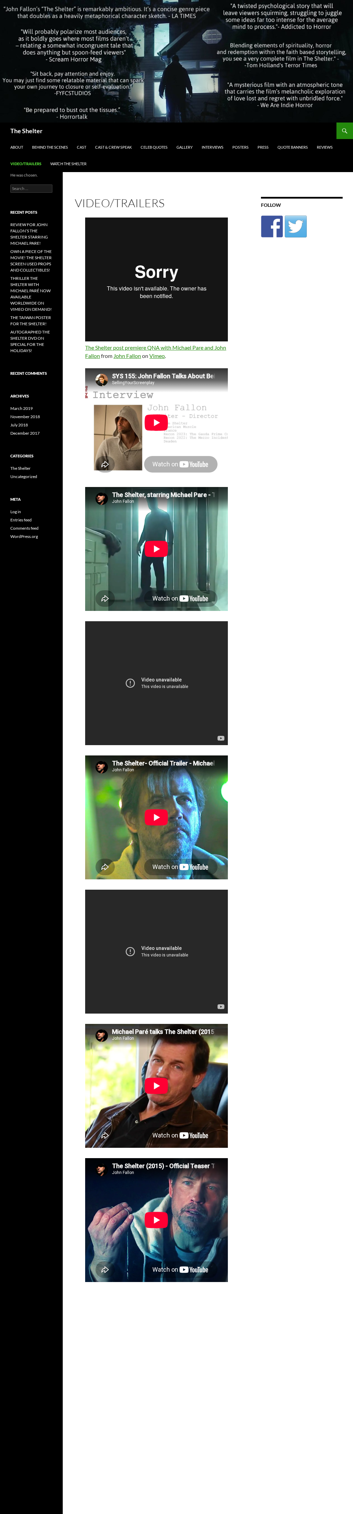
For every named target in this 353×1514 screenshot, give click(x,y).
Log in (15, 511)
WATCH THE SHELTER (68, 163)
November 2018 (25, 416)
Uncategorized (23, 476)
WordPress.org (24, 536)
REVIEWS (325, 147)
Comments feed (24, 528)
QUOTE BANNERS (293, 147)
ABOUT (16, 147)
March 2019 (21, 408)
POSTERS (240, 147)
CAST (81, 147)
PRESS (263, 147)
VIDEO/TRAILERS (25, 163)
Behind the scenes (50, 147)
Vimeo (157, 355)
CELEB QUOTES (154, 147)
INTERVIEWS (212, 147)
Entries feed (21, 519)
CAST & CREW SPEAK (113, 147)
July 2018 (19, 424)
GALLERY (184, 147)
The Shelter (26, 131)
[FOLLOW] (272, 226)
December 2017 (25, 433)
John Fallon (127, 355)
